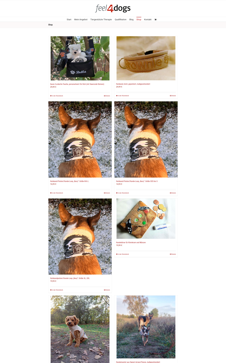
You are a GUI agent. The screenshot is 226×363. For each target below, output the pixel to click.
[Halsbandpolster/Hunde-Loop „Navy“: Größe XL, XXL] (80, 237)
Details (108, 96)
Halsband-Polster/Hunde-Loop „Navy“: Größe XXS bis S (136, 181)
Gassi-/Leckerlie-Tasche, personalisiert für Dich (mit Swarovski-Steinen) (77, 84)
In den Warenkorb (57, 96)
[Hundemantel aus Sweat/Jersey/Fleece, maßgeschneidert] (146, 327)
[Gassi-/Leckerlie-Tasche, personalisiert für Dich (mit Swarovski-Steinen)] (80, 58)
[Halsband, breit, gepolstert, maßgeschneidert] (146, 58)
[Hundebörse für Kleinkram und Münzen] (146, 219)
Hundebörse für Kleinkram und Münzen (131, 242)
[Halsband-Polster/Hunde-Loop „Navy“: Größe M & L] (80, 139)
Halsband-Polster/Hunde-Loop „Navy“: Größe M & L (69, 181)
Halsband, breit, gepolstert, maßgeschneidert (133, 84)
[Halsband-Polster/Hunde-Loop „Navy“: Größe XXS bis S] (146, 139)
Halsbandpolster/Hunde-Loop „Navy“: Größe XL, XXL (70, 278)
